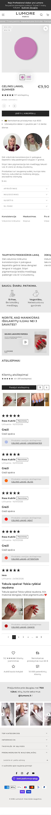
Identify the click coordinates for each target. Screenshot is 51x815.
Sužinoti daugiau (30, 8)
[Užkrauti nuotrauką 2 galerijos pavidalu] (28, 77)
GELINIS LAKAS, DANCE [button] (23, 627)
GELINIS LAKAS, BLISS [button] (22, 482)
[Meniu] (3, 15)
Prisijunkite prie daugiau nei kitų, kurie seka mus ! (25, 692)
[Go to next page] (42, 637)
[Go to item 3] (37, 399)
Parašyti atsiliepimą (19, 387)
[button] (41, 15)
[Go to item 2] (23, 399)
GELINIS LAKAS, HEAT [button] (22, 520)
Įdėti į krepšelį (25, 113)
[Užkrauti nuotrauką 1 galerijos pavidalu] (22, 77)
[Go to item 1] (9, 399)
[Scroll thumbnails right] (46, 400)
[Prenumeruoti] (47, 760)
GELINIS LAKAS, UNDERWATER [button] (26, 443)
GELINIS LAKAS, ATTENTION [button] (25, 559)
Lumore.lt (19, 799)
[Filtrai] (40, 387)
